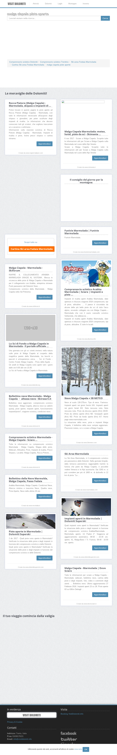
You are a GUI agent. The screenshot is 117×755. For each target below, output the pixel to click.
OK (85, 749)
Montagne (72, 4)
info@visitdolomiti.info (22, 739)
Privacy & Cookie (14, 722)
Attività (36, 4)
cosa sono (78, 749)
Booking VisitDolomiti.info (72, 714)
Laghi (60, 4)
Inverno (86, 4)
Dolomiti (48, 4)
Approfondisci (44, 144)
